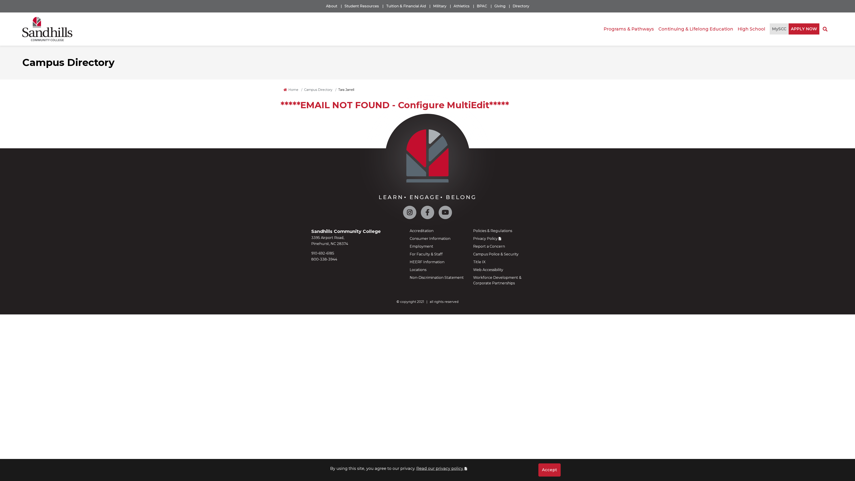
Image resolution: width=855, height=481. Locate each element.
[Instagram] (409, 213)
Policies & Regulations (492, 231)
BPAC (482, 6)
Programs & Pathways (629, 29)
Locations (418, 270)
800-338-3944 (324, 259)
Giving (499, 6)
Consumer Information (430, 238)
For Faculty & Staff (426, 254)
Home (293, 90)
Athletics (462, 6)
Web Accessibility (488, 270)
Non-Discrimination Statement (437, 277)
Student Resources (361, 6)
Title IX (479, 262)
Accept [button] (549, 469)
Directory (521, 6)
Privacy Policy (485, 238)
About (331, 6)
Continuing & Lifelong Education (695, 29)
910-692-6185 (322, 253)
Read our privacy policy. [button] (440, 468)
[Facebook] (427, 213)
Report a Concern (489, 246)
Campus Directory (318, 90)
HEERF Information (427, 262)
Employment (421, 246)
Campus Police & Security (496, 254)
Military (439, 6)
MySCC (779, 28)
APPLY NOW (804, 28)
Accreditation (422, 231)
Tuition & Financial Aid (406, 6)
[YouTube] (445, 213)
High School (751, 29)
